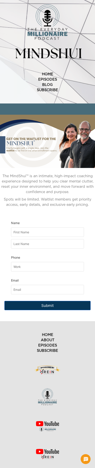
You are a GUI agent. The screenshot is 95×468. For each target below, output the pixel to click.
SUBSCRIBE (47, 90)
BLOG (47, 85)
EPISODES (47, 79)
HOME (47, 74)
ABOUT (47, 340)
